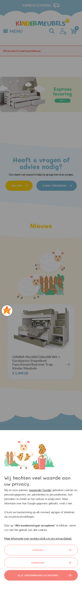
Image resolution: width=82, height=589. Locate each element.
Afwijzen (38, 550)
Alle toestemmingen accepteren (38, 575)
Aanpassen (37, 563)
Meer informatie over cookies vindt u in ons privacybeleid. (38, 538)
